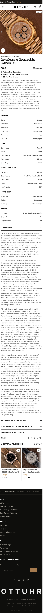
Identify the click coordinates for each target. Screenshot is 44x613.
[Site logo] (21, 7)
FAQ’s (2, 535)
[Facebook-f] (14, 580)
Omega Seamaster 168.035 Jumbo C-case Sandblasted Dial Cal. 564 (31, 471)
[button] (19, 2)
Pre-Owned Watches (8, 513)
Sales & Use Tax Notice (28, 606)
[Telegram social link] (40, 437)
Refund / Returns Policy (9, 551)
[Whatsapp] (23, 580)
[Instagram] (19, 580)
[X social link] (31, 437)
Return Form (5, 554)
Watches (9, 56)
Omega (4, 475)
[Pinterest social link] (34, 437)
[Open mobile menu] (3, 7)
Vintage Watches (7, 506)
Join (33, 570)
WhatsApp (4, 548)
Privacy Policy (10, 603)
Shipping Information (13, 606)
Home (3, 56)
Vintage (16, 56)
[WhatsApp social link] (37, 437)
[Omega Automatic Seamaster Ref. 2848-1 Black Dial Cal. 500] (11, 458)
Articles (3, 529)
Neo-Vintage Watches (9, 510)
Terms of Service (21, 603)
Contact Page (5, 544)
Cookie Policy (32, 603)
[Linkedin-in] (28, 580)
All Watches (4, 503)
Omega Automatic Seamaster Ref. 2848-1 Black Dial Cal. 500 (10, 470)
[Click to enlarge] (3, 50)
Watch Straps (5, 516)
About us (3, 525)
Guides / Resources (7, 532)
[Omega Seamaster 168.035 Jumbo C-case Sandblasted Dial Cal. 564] (32, 458)
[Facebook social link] (28, 437)
